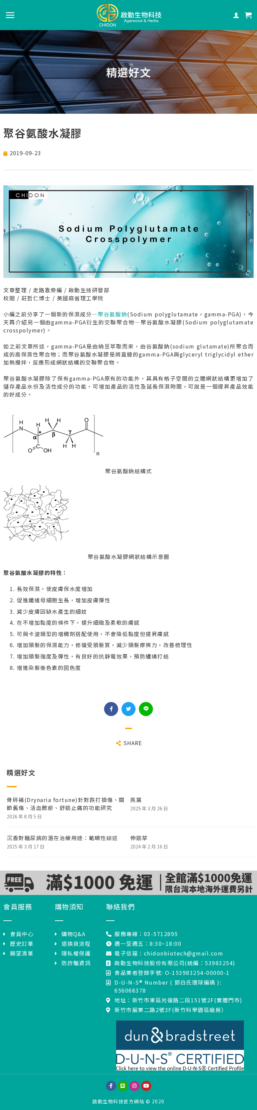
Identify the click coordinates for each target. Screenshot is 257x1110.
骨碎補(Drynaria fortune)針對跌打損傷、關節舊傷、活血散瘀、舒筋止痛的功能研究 (66, 804)
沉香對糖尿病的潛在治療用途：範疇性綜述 (62, 838)
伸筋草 (139, 838)
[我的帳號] (236, 15)
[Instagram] (135, 1086)
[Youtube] (146, 1086)
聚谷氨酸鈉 (112, 314)
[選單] (10, 15)
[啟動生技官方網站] (128, 15)
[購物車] (248, 15)
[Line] (123, 1086)
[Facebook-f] (111, 1086)
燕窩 (136, 800)
